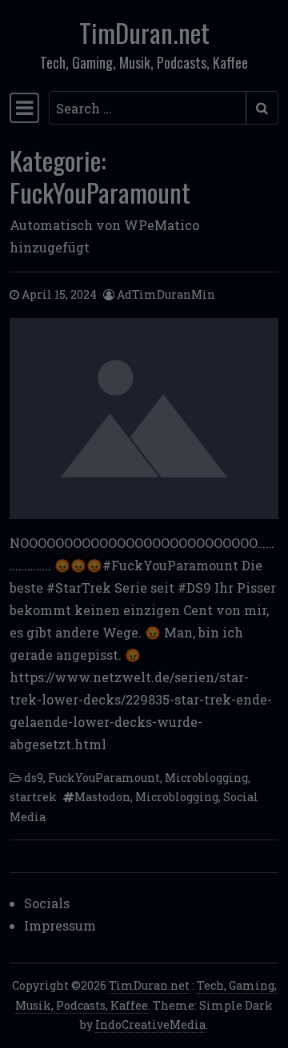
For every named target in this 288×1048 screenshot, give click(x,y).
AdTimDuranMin (166, 294)
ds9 (33, 777)
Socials (47, 903)
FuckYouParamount (104, 777)
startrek (33, 796)
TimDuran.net (144, 32)
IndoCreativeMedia (150, 1024)
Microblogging (206, 777)
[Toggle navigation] (24, 108)
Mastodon (102, 796)
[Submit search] (262, 108)
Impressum (60, 925)
